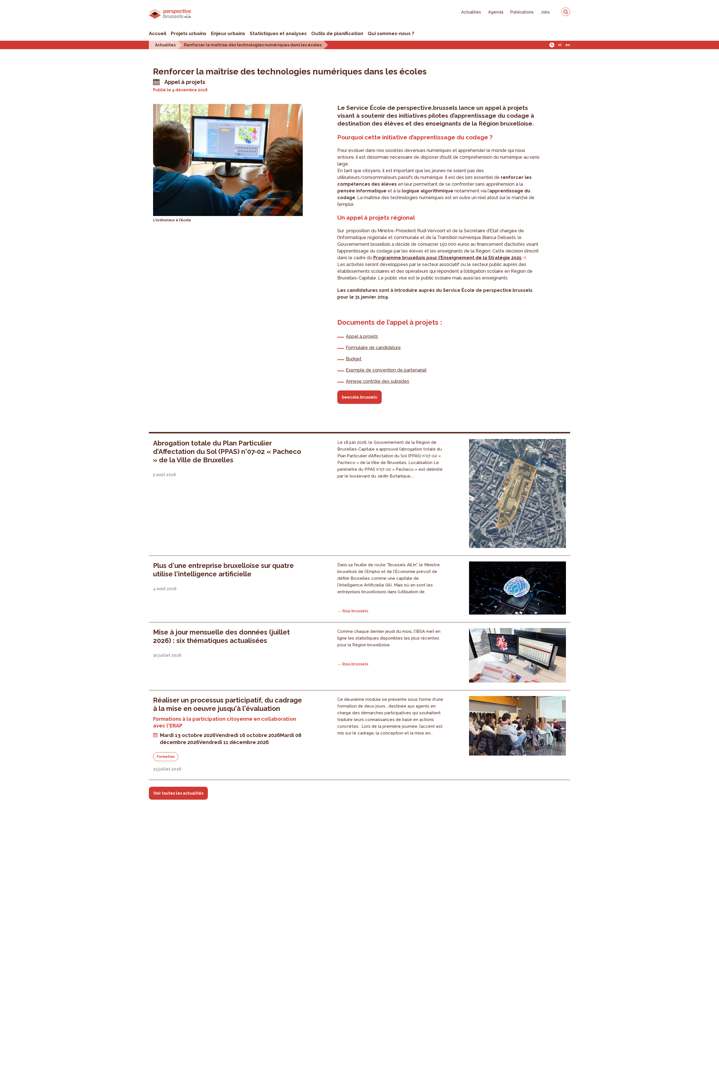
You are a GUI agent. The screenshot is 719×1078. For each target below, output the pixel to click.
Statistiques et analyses (278, 33)
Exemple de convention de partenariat (386, 370)
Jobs (545, 12)
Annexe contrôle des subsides (377, 381)
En (567, 45)
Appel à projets (362, 336)
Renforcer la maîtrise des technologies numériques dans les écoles (253, 45)
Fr (552, 45)
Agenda (495, 12)
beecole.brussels (359, 397)
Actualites (165, 45)
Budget (353, 358)
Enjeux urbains (228, 33)
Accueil (157, 33)
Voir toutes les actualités (178, 793)
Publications (522, 12)
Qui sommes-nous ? (391, 33)
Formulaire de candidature (373, 347)
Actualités (471, 12)
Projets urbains (188, 33)
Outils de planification (337, 33)
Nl (559, 45)
